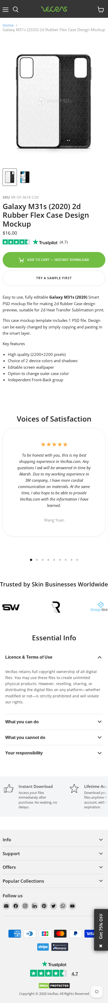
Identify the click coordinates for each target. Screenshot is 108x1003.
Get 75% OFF (101, 926)
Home (8, 25)
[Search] (15, 10)
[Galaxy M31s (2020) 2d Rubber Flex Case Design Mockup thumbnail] (10, 177)
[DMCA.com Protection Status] (54, 987)
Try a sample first (54, 278)
